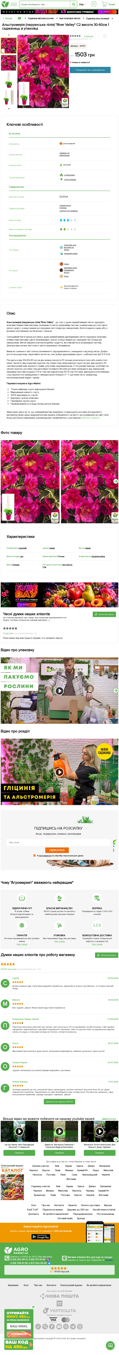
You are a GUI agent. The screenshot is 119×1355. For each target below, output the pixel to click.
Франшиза (13, 1285)
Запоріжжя (104, 1166)
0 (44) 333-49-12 (19, 1259)
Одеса (79, 1166)
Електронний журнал (71, 1285)
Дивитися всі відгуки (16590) (59, 1101)
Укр (81, 4)
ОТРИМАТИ (19, 1333)
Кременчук (39, 1195)
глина (66, 264)
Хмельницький (89, 1174)
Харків (68, 1166)
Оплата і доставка (90, 1205)
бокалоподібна (98, 556)
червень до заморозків (64, 154)
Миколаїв (108, 1170)
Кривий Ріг (82, 1170)
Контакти (59, 1205)
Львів (57, 1170)
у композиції (69, 175)
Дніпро (91, 1166)
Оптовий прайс (65, 1218)
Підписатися (57, 850)
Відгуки (108, 1205)
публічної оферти (90, 417)
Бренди (81, 1218)
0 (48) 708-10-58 (19, 1263)
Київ (57, 1166)
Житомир (71, 1179)
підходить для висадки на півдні (70, 247)
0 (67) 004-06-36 (38, 1263)
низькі (88, 548)
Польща (15, 565)
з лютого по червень (68, 211)
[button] (115, 1139)
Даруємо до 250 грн (78, 1209)
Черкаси (33, 1170)
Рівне (63, 1174)
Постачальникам (105, 1214)
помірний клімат (71, 253)
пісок (66, 276)
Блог (33, 1205)
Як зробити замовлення (99, 1285)
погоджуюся (45, 855)
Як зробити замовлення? (56, 1214)
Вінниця (69, 1170)
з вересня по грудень (65, 206)
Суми (74, 1174)
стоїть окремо (70, 179)
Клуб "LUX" (32, 1209)
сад (21, 556)
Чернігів (105, 1174)
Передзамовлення (82, 1214)
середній (23, 548)
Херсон (46, 1170)
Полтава (50, 1174)
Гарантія (72, 1205)
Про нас (46, 1205)
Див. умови (22, 944)
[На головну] (5, 4)
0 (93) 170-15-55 (37, 1259)
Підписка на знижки (53, 1209)
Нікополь (37, 1174)
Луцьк (96, 1170)
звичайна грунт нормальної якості (70, 270)
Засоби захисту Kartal (104, 1209)
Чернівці (90, 1190)
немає (52, 548)
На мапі (109, 1260)
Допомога (33, 1214)
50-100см (63, 196)
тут (49, 620)
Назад (8, 18)
